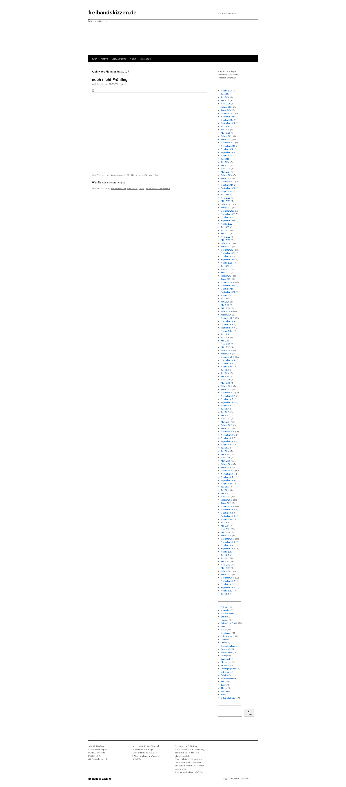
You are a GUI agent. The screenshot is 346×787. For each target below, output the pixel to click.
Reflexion (225, 671)
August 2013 (226, 551)
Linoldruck (225, 658)
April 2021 (225, 269)
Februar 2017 (226, 425)
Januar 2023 (226, 207)
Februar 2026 (226, 106)
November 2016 (228, 434)
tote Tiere (225, 691)
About (133, 58)
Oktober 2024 (227, 149)
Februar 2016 (226, 463)
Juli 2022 (225, 226)
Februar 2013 (226, 571)
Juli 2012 (225, 593)
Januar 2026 (226, 110)
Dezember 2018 (227, 356)
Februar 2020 (226, 311)
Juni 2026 (225, 97)
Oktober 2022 (227, 217)
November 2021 (228, 252)
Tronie (223, 694)
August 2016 (226, 444)
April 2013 (225, 564)
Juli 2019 (225, 334)
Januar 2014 (226, 535)
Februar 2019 (226, 350)
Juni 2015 (225, 489)
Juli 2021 (225, 265)
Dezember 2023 (227, 181)
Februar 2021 (226, 275)
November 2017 (228, 395)
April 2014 (225, 528)
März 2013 (225, 567)
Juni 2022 (225, 230)
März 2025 (225, 132)
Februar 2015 (226, 499)
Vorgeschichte (119, 58)
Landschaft (225, 649)
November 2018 (228, 360)
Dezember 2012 (227, 577)
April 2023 (225, 197)
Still (222, 681)
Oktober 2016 (227, 438)
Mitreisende (226, 662)
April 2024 (225, 168)
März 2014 (225, 532)
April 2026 (225, 103)
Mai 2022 (225, 233)
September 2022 (228, 220)
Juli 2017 (225, 408)
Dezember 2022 (227, 210)
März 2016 (225, 460)
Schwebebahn (227, 678)
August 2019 (226, 330)
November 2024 (228, 145)
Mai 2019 (225, 340)
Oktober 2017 (227, 399)
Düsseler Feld (227, 613)
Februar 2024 (226, 175)
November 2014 (228, 509)
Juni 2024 (225, 162)
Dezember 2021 (227, 249)
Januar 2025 (226, 139)
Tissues (224, 688)
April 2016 (225, 457)
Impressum (145, 58)
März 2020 (225, 308)
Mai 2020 (225, 304)
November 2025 (228, 116)
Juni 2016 (225, 451)
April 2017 (225, 418)
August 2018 (226, 366)
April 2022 (225, 236)
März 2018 (225, 382)
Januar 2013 (226, 574)
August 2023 (226, 191)
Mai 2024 (225, 165)
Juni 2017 (225, 412)
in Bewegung (226, 636)
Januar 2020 (226, 314)
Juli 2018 (225, 369)
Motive (104, 58)
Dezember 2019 (227, 317)
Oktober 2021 (227, 256)
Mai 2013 (225, 561)
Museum (225, 665)
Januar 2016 (226, 467)
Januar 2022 (226, 246)
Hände (224, 629)
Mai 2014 (225, 525)
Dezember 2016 (227, 431)
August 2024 (226, 155)
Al (126, 84)
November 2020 (228, 285)
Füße (223, 626)
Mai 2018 (225, 376)
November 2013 (228, 541)
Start (94, 58)
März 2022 (225, 239)
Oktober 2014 (227, 512)
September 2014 (228, 515)
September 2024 (228, 152)
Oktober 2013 (227, 545)
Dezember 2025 (227, 113)
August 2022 (226, 223)
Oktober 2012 (227, 584)
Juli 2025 (225, 126)
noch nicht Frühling (110, 79)
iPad (223, 639)
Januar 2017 (226, 428)
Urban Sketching (228, 697)
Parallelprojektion (228, 668)
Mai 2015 (225, 493)
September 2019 (228, 327)
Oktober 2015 (227, 476)
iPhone (224, 642)
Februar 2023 (226, 204)
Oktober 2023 (227, 184)
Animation (225, 610)
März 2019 (225, 347)
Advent (224, 606)
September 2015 (228, 480)
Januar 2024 (226, 178)
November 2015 (228, 473)
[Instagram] (224, 732)
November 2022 (228, 213)
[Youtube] (235, 732)
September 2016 (228, 441)
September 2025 (228, 123)
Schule (224, 675)
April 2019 (225, 343)
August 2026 (226, 90)
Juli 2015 (225, 486)
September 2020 (228, 291)
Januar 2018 (226, 389)
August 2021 (226, 262)
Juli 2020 (225, 298)
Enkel (223, 616)
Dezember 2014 (227, 506)
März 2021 (225, 272)
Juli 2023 (225, 194)
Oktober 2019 (227, 324)
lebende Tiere (226, 652)
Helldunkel (132, 188)
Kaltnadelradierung (229, 645)
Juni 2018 (225, 373)
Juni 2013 (225, 558)
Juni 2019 (225, 337)
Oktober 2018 (227, 363)
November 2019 (228, 321)
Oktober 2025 (227, 119)
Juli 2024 (225, 158)
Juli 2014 (225, 522)
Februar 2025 (226, 136)
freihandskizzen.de (112, 12)
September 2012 (228, 587)
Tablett (224, 684)
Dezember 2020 (227, 282)
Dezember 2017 (227, 392)
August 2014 (226, 519)
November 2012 (228, 580)
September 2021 (228, 259)
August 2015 (226, 483)
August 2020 (226, 295)
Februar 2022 (226, 243)
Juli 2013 (225, 554)
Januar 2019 (226, 353)
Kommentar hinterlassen (158, 188)
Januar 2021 (226, 278)
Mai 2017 (225, 415)
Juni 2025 (225, 129)
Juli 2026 (225, 93)
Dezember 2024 (227, 142)
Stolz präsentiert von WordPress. (236, 778)
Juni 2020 (225, 301)
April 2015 (225, 496)
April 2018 (225, 379)
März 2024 (225, 171)
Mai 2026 (225, 100)
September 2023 (228, 188)
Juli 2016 (225, 447)
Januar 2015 (226, 502)
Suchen (249, 713)
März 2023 (225, 201)
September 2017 (228, 402)
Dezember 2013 (227, 538)
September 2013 (228, 548)
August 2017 (226, 405)
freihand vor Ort (118, 188)
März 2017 (225, 421)
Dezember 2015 (227, 470)
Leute (141, 188)
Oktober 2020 (227, 288)
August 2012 (226, 590)
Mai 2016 (225, 454)
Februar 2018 (226, 386)
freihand (224, 619)
